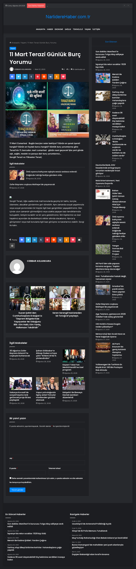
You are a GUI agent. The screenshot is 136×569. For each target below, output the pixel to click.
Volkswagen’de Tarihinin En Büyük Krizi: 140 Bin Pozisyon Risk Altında (109, 367)
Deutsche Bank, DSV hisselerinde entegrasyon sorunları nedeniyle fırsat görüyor (108, 169)
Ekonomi (59, 29)
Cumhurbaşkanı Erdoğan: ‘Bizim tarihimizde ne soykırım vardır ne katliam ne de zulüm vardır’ (119, 146)
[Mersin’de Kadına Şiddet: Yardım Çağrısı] (103, 78)
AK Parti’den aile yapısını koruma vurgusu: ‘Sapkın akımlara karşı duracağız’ (108, 266)
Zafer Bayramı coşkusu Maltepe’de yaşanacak (32, 184)
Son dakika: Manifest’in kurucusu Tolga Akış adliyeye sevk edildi (110, 54)
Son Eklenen (111, 41)
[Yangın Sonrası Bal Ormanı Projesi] (103, 249)
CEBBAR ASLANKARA (22, 69)
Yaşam (88, 29)
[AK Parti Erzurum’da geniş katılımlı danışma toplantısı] (103, 348)
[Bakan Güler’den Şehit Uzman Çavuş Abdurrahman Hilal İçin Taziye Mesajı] (103, 194)
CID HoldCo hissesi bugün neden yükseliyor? (108, 325)
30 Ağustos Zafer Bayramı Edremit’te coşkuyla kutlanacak (20, 353)
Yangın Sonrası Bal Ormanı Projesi (117, 249)
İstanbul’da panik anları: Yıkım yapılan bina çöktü (118, 290)
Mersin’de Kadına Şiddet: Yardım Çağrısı (63, 6)
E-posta (14, 468)
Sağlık (68, 29)
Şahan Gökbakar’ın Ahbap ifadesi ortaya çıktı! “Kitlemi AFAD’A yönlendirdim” (46, 354)
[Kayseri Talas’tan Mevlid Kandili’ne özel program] (74, 355)
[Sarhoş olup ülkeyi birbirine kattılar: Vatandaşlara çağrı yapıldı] (103, 96)
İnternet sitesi (55, 468)
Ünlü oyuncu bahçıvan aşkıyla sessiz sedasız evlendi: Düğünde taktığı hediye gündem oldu (119, 226)
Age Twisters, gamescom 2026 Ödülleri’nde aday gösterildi (111, 315)
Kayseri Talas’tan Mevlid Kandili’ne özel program (73, 367)
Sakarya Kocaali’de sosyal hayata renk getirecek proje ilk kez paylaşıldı (20, 396)
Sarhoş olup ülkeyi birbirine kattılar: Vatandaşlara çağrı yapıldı (119, 98)
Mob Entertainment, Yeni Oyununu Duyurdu (108, 182)
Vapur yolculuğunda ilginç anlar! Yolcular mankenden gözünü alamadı (46, 396)
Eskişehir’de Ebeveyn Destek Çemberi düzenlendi (72, 395)
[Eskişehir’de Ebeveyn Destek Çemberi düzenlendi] (74, 383)
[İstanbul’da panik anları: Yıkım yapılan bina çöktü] (103, 290)
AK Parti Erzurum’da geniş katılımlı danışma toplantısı (119, 349)
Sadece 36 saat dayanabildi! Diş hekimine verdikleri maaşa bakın (118, 119)
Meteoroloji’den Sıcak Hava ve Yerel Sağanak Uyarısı (110, 335)
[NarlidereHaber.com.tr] (68, 16)
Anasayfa (40, 29)
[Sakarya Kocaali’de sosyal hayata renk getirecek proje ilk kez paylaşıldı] (21, 383)
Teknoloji (78, 29)
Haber (50, 29)
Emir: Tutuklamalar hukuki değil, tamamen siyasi (111, 277)
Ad (11, 458)
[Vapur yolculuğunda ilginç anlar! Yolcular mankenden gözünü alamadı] (47, 383)
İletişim (96, 29)
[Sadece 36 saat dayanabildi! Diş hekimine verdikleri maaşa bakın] (103, 116)
